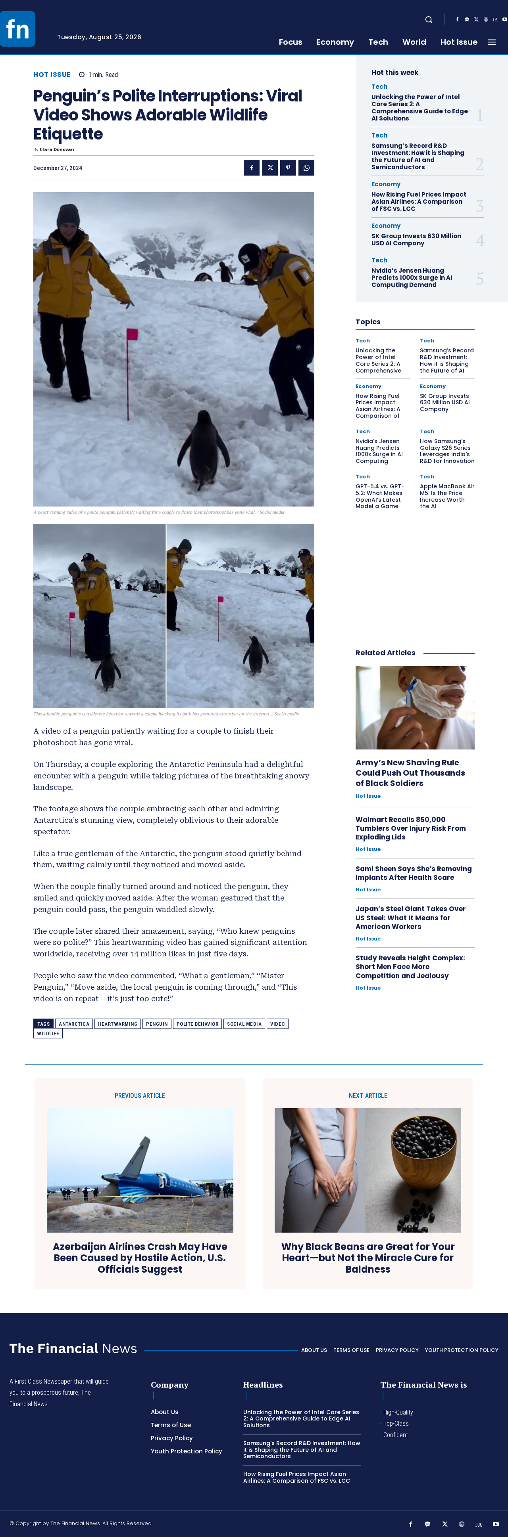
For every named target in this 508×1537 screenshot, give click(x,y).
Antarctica (74, 1024)
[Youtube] (495, 1524)
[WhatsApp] (306, 168)
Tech (379, 87)
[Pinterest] (288, 168)
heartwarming (117, 1024)
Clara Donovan (57, 149)
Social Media (244, 1024)
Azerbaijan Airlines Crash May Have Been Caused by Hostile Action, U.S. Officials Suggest (140, 1258)
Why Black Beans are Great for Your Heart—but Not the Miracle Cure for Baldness (368, 1258)
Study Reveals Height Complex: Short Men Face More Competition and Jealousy (410, 966)
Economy (385, 184)
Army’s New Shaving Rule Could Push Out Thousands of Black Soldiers (410, 773)
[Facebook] (457, 20)
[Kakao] (466, 20)
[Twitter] (476, 20)
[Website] (486, 20)
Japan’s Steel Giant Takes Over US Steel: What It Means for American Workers (411, 917)
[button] (428, 19)
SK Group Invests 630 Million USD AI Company (416, 239)
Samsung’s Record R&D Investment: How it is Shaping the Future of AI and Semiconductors (417, 156)
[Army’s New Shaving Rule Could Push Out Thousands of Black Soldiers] (415, 707)
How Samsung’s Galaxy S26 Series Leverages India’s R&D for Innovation (447, 451)
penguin (157, 1024)
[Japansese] (495, 20)
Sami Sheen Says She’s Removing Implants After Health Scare (414, 873)
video (277, 1024)
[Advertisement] (415, 575)
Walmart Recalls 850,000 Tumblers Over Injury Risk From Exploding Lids (411, 828)
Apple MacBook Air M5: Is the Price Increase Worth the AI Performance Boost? (447, 503)
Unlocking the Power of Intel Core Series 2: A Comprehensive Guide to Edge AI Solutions (419, 107)
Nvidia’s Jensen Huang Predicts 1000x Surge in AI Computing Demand (411, 277)
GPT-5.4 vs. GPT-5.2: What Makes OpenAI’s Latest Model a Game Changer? (380, 499)
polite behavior (198, 1024)
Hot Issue (52, 74)
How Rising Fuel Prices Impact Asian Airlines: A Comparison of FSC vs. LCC (418, 201)
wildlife (48, 1033)
